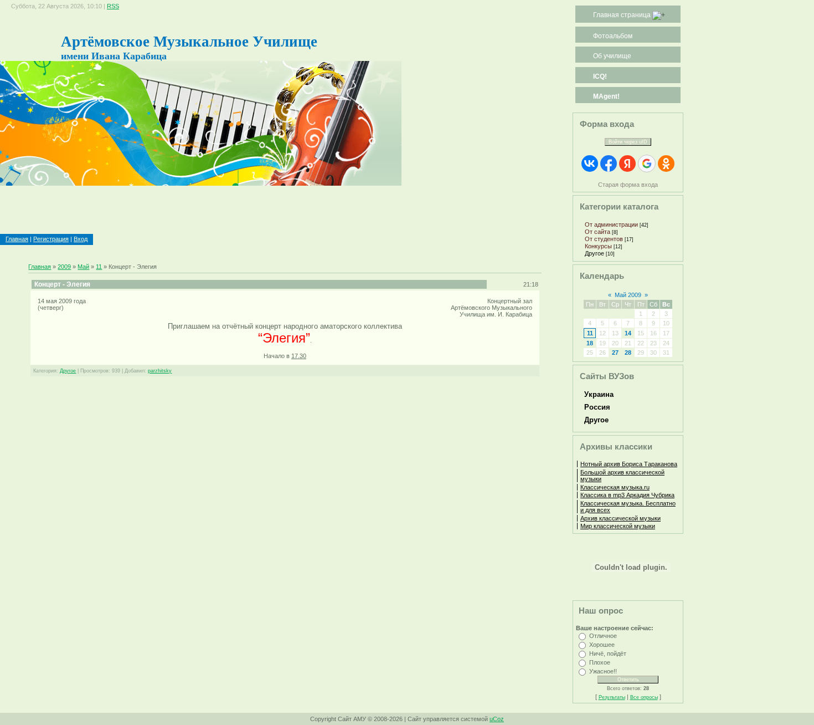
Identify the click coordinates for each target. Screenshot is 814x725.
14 (628, 333)
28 (628, 352)
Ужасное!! (603, 671)
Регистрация (51, 239)
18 (589, 343)
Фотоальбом (612, 36)
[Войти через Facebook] (608, 163)
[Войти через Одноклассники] (666, 163)
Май (83, 266)
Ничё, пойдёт (607, 653)
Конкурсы (598, 246)
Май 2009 (628, 295)
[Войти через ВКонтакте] (589, 163)
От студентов (604, 239)
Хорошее (602, 644)
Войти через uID (628, 142)
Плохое (599, 662)
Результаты (612, 697)
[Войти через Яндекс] (627, 163)
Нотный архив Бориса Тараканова (628, 464)
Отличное (603, 635)
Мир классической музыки (617, 526)
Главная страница (622, 15)
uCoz (497, 719)
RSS (113, 6)
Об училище (612, 56)
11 (99, 266)
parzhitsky (160, 371)
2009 (64, 266)
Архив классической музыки (620, 518)
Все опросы (644, 697)
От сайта (597, 231)
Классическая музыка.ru (615, 487)
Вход (80, 239)
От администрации (611, 224)
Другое (68, 371)
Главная (17, 239)
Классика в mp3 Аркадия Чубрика (627, 495)
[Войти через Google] (647, 163)
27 (615, 352)
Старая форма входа (628, 184)
